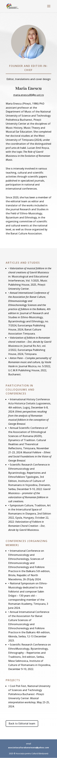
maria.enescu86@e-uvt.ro (28, 95)
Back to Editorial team (22, 723)
